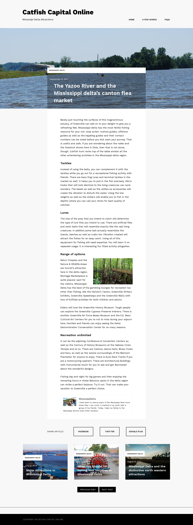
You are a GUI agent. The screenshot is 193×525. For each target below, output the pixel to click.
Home (131, 19)
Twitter (109, 431)
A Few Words (149, 19)
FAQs (167, 19)
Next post (107, 489)
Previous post (88, 489)
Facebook (83, 431)
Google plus (136, 431)
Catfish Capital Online (57, 12)
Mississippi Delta (57, 70)
